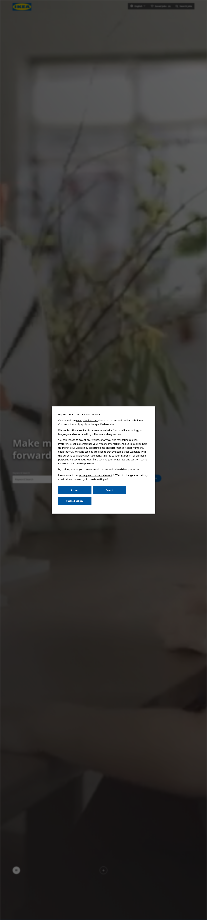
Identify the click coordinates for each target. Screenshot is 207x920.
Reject (109, 490)
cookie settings (97, 479)
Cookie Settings (74, 500)
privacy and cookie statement (95, 475)
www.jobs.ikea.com (87, 420)
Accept (75, 490)
